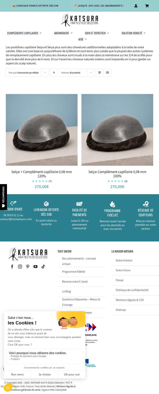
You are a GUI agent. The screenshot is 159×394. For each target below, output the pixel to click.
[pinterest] (28, 267)
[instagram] (20, 267)
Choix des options (34, 130)
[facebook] (12, 267)
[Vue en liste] (107, 72)
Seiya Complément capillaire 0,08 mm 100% (117, 173)
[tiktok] (43, 267)
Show (3, 197)
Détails (56, 130)
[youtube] (35, 267)
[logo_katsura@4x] (79, 15)
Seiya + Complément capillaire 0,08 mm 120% (41, 173)
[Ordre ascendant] (54, 73)
